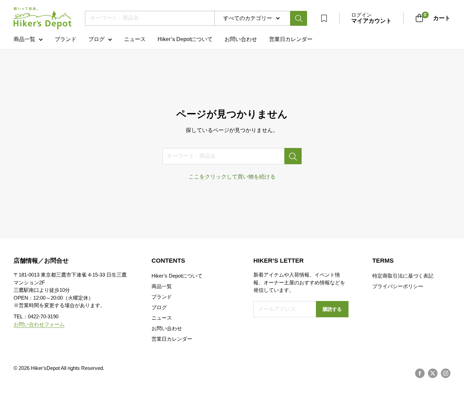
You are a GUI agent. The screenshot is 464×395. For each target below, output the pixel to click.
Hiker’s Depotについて (185, 39)
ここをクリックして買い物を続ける (232, 177)
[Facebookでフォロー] (420, 373)
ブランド (65, 39)
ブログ (96, 39)
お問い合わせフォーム (39, 324)
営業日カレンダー (171, 339)
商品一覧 (24, 39)
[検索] (298, 18)
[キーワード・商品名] (293, 156)
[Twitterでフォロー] (433, 373)
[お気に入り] (324, 18)
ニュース (135, 39)
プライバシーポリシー (397, 286)
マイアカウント (371, 21)
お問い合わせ (241, 39)
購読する (332, 309)
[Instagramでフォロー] (445, 373)
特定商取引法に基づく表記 (402, 276)
